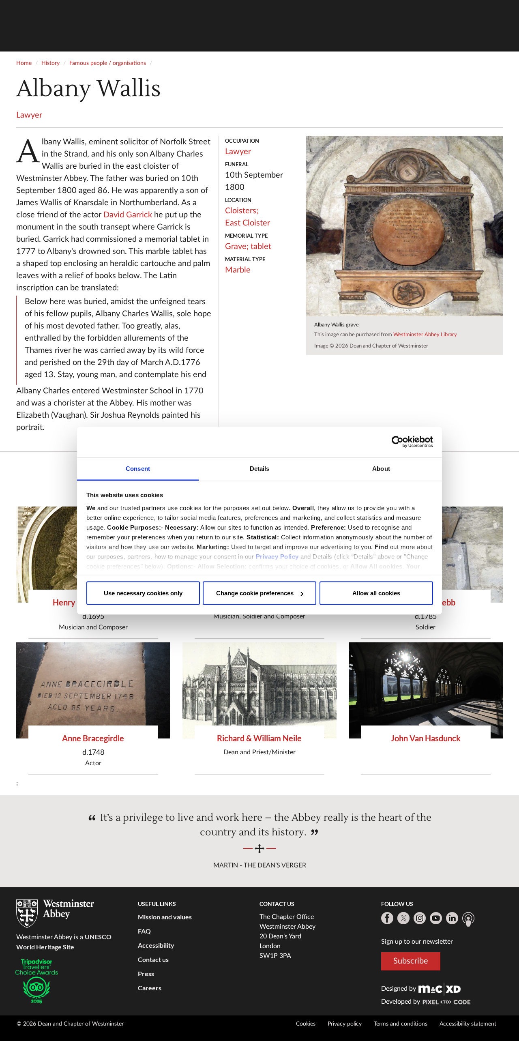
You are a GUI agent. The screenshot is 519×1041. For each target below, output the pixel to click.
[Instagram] (420, 918)
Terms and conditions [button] (400, 1024)
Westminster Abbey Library (425, 334)
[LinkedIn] (452, 918)
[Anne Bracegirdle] (93, 690)
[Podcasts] (468, 919)
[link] (439, 988)
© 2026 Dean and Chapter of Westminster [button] (70, 1024)
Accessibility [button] (156, 945)
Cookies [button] (305, 1024)
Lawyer (29, 115)
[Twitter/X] (403, 918)
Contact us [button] (153, 959)
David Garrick (127, 215)
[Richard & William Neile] (259, 690)
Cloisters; (241, 211)
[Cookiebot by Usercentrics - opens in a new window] (397, 442)
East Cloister (247, 223)
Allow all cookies (376, 593)
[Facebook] (387, 918)
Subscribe (410, 961)
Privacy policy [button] (345, 1024)
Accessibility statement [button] (468, 1024)
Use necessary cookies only (143, 593)
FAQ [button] (144, 931)
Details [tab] (260, 468)
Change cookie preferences (255, 593)
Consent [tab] (138, 468)
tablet (261, 247)
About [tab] (381, 468)
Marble (238, 270)
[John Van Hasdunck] (426, 690)
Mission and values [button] (165, 917)
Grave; (237, 247)
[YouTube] (436, 918)
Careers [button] (149, 988)
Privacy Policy (277, 556)
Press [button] (146, 973)
